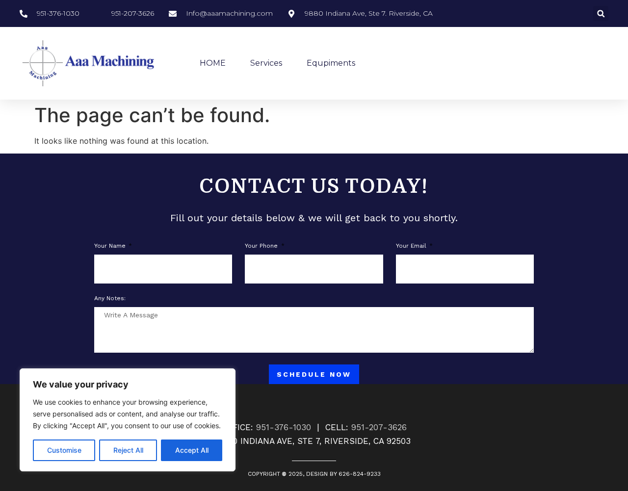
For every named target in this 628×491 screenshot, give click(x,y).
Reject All (128, 450)
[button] (600, 13)
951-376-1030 (283, 427)
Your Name (111, 246)
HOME (213, 63)
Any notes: (110, 298)
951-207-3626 (379, 427)
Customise (64, 450)
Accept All (192, 450)
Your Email (412, 246)
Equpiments (331, 63)
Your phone (262, 246)
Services (266, 63)
